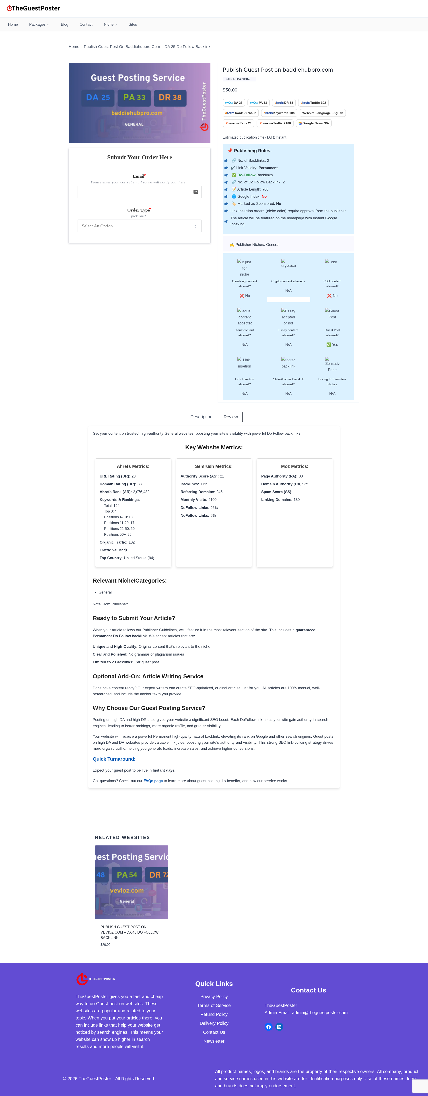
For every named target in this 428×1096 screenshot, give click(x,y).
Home (13, 24)
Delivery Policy (214, 1023)
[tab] (201, 417)
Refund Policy (214, 1014)
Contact (86, 24)
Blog (64, 24)
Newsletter (214, 1041)
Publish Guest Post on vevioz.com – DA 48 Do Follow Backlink (129, 932)
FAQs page (153, 781)
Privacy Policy (214, 996)
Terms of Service (214, 1005)
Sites (133, 24)
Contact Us (214, 1032)
